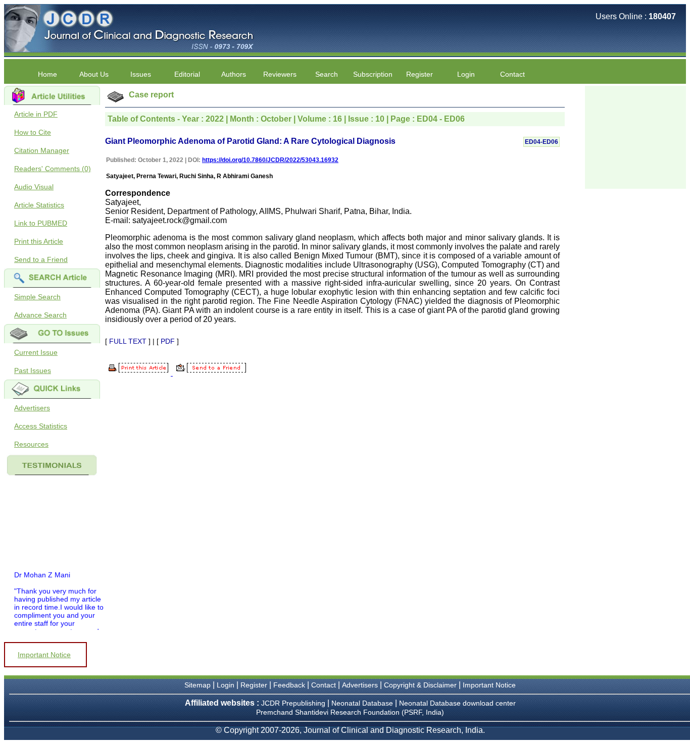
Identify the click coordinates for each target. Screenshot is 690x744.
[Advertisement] (635, 136)
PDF (168, 341)
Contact (512, 74)
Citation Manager (41, 150)
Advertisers (32, 408)
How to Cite (32, 132)
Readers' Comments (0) (52, 169)
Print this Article (38, 241)
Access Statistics (40, 426)
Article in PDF (36, 114)
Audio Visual (34, 187)
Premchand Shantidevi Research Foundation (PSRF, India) (350, 712)
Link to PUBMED (40, 223)
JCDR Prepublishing (293, 703)
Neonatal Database (363, 703)
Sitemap (197, 685)
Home (47, 74)
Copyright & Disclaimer (420, 685)
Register (253, 685)
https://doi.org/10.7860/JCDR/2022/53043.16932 (270, 160)
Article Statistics (39, 205)
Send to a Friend (41, 259)
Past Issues (32, 370)
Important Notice (44, 655)
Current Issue (36, 352)
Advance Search (40, 315)
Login (466, 74)
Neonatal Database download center (457, 703)
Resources (31, 444)
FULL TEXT (127, 341)
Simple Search (37, 297)
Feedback (289, 685)
